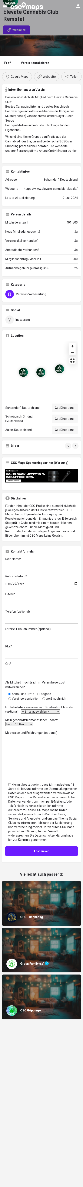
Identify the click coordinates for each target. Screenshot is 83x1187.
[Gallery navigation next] (75, 446)
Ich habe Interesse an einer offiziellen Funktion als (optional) (39, 709)
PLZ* (8, 646)
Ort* (8, 663)
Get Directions (64, 407)
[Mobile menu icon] (5, 6)
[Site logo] (27, 6)
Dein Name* (13, 559)
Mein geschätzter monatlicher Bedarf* (32, 720)
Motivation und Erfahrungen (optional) (31, 732)
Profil (8, 63)
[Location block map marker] (23, 372)
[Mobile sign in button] (78, 6)
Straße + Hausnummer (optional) (28, 629)
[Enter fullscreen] (72, 360)
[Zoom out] (72, 352)
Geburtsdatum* (16, 576)
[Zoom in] (72, 346)
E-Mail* (10, 594)
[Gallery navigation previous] (68, 446)
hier (74, 150)
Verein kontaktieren (35, 63)
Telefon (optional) (17, 611)
